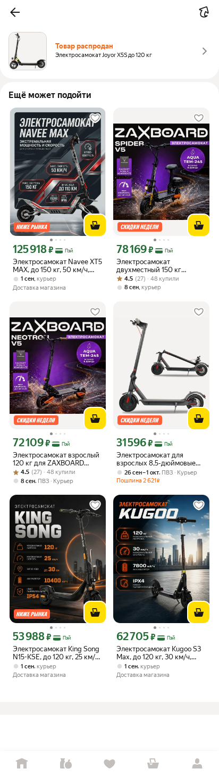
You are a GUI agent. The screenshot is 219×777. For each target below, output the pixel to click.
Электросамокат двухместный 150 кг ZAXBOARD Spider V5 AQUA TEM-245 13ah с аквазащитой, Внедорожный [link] (151, 266)
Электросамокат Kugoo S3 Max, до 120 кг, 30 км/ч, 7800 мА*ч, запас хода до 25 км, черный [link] (158, 653)
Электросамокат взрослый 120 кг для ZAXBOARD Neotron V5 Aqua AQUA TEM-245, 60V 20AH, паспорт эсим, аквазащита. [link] (56, 459)
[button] (15, 12)
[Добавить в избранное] (95, 118)
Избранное (109, 764)
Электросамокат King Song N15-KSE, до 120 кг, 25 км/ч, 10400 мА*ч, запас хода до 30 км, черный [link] (56, 653)
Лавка (65, 764)
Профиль (197, 764)
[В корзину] (95, 225)
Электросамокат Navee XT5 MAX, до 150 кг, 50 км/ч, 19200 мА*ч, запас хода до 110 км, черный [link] (57, 266)
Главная (22, 764)
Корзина (153, 764)
